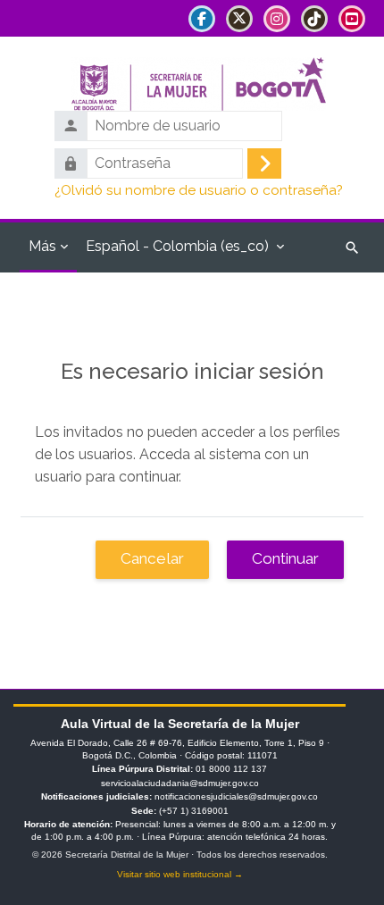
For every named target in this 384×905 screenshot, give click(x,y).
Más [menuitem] (42, 246)
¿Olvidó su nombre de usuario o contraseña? (198, 189)
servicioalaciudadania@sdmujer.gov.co (180, 783)
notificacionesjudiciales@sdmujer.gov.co (236, 796)
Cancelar (152, 558)
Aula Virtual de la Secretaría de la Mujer (180, 723)
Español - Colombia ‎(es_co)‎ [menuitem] (177, 246)
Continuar (285, 558)
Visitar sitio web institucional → (180, 874)
